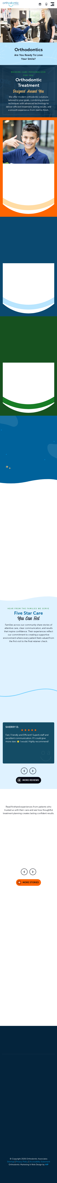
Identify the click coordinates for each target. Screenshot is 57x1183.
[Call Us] (47, 4)
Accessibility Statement (40, 1162)
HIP (46, 1164)
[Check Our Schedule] (41, 4)
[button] (52, 4)
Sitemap (10, 1162)
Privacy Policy (22, 1162)
